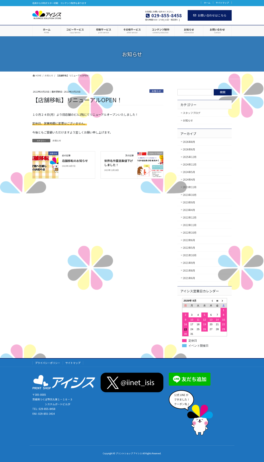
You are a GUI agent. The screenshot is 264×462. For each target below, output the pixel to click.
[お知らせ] (45, 164)
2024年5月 (189, 172)
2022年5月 (189, 247)
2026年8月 (189, 142)
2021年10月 (189, 255)
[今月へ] (217, 300)
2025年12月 (189, 157)
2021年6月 (189, 278)
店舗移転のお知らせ (75, 160)
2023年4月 (189, 210)
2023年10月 (189, 195)
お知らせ (156, 91)
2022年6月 (189, 240)
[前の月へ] (211, 300)
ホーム (207, 2)
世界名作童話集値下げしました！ (118, 162)
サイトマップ (222, 2)
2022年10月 (189, 232)
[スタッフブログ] (150, 164)
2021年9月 (189, 263)
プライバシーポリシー (47, 363)
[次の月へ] (224, 300)
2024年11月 (189, 164)
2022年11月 (189, 225)
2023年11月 (189, 187)
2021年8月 (189, 270)
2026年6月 (189, 149)
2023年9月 (189, 202)
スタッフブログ (191, 113)
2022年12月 (189, 217)
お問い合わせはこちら (212, 15)
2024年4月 (189, 179)
